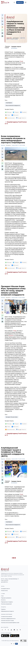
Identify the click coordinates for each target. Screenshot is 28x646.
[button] (2, 15)
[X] (8, 630)
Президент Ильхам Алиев (11, 417)
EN (11, 643)
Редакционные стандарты (7, 601)
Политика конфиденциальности (8, 618)
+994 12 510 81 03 (4, 580)
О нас (2, 595)
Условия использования (6, 616)
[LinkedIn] (17, 630)
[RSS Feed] (20, 630)
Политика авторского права (7, 620)
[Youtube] (11, 630)
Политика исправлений (6, 604)
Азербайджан (9, 102)
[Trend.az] (5, 2)
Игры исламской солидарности (13, 105)
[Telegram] (14, 630)
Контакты (3, 599)
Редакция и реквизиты (6, 597)
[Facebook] (5, 630)
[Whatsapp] (2, 630)
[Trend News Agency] (5, 569)
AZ (14, 643)
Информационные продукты (7, 611)
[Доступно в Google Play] (14, 635)
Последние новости (5, 588)
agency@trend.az (4, 581)
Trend (21, 61)
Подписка (3, 609)
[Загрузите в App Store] (5, 635)
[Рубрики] (25, 2)
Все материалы (14, 48)
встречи (11, 335)
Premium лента (4, 590)
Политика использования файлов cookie (10, 622)
